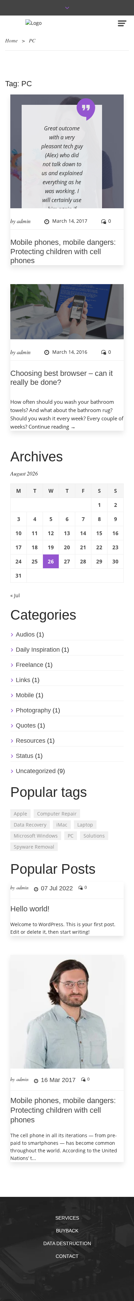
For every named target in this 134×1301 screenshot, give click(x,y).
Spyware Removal (34, 846)
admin (24, 220)
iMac (61, 824)
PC (71, 835)
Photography (33, 710)
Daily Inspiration (38, 649)
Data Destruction (67, 1243)
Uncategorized (36, 771)
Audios (25, 634)
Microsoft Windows (36, 835)
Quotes (26, 725)
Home (11, 40)
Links (23, 680)
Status (24, 755)
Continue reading (52, 426)
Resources (30, 740)
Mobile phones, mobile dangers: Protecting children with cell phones (63, 251)
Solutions (94, 835)
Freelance (29, 664)
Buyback (67, 1230)
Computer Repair (57, 813)
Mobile (25, 695)
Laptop (85, 824)
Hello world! (29, 908)
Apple (20, 813)
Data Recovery (30, 824)
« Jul (15, 595)
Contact (67, 1256)
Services (67, 1218)
